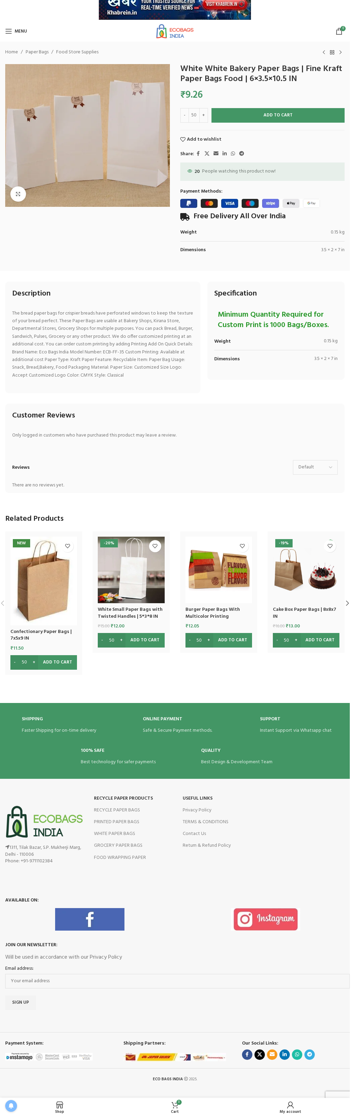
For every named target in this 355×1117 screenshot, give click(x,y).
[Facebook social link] (198, 154)
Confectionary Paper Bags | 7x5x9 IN (41, 635)
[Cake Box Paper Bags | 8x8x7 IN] (306, 570)
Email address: (19, 968)
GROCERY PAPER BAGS (118, 846)
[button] (347, 603)
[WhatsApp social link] (233, 154)
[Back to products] (332, 53)
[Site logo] (174, 31)
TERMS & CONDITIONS (205, 822)
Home (11, 52)
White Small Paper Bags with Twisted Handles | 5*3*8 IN (130, 613)
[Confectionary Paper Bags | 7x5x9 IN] (43, 581)
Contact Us (194, 834)
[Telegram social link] (241, 154)
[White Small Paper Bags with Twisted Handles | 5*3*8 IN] (131, 570)
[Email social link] (215, 154)
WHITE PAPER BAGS (114, 834)
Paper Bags (37, 52)
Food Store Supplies (77, 52)
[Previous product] (324, 53)
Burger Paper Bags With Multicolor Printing (212, 613)
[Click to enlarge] (18, 194)
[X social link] (206, 154)
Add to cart (278, 115)
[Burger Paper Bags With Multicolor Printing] (218, 570)
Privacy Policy (197, 810)
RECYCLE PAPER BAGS (117, 810)
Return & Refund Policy (207, 846)
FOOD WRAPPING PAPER (120, 858)
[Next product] (340, 53)
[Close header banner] (341, 10)
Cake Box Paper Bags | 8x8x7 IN (304, 613)
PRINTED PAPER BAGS (116, 822)
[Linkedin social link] (224, 154)
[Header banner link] (175, 10)
